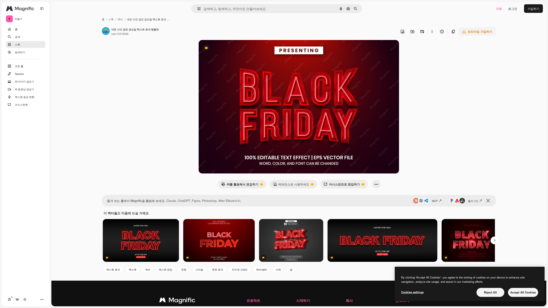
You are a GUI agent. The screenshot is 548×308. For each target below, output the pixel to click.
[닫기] (488, 200)
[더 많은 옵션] (432, 31)
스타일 (199, 269)
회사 (349, 300)
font (148, 269)
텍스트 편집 (165, 269)
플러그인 (473, 201)
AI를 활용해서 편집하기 (239, 185)
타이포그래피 (239, 269)
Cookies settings (412, 292)
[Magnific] (177, 301)
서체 (278, 269)
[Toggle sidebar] (42, 8)
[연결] (9, 299)
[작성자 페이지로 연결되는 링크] (106, 31)
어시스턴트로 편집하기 (342, 185)
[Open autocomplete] (197, 8)
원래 (223, 48)
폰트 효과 (217, 269)
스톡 (111, 19)
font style (261, 269)
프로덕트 (253, 300)
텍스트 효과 (113, 269)
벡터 (120, 19)
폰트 (183, 269)
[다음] (494, 240)
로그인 (512, 8)
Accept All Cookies (523, 292)
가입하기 (533, 8)
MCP (435, 201)
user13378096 (119, 34)
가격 (499, 8)
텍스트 (133, 269)
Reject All (490, 292)
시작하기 (303, 300)
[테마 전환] (24, 299)
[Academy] (17, 299)
